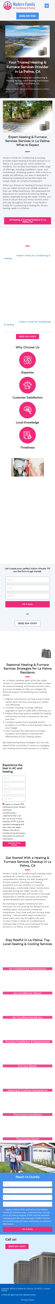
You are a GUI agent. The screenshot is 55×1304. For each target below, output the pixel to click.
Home (7, 89)
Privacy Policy (27, 1300)
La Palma (14, 89)
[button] (47, 6)
